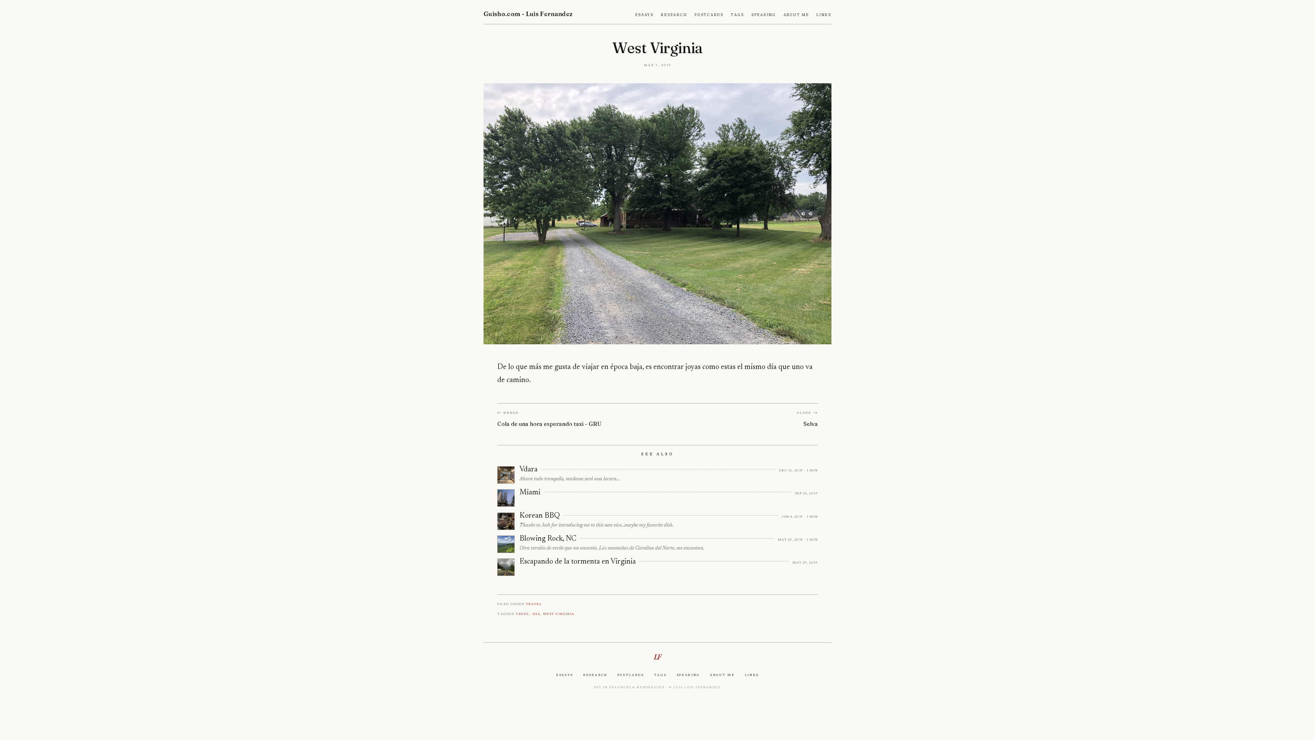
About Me (796, 15)
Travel (534, 604)
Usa (537, 614)
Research (674, 15)
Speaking (763, 15)
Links (823, 15)
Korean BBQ (539, 516)
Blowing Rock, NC (547, 539)
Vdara (528, 469)
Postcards (709, 15)
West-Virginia (559, 614)
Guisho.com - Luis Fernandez (528, 13)
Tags (737, 15)
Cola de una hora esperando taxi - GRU (549, 423)
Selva (810, 423)
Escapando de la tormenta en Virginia (577, 562)
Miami (529, 492)
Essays (644, 15)
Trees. (523, 614)
